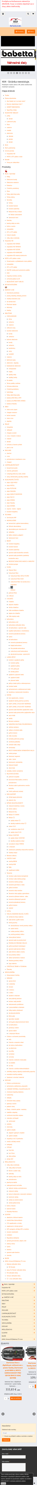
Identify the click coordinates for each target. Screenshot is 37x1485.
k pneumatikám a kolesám (16, 1007)
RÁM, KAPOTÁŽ (11, 794)
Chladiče (11, 602)
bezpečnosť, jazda (12, 468)
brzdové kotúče (13, 206)
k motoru (11, 990)
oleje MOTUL (11, 485)
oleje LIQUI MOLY (12, 482)
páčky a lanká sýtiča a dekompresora (19, 683)
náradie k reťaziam (14, 995)
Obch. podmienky (10, 148)
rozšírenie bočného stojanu (15, 1115)
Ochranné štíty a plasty (13, 1101)
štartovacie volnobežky (15, 762)
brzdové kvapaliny (12, 512)
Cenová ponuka (9, 151)
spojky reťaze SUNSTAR (18, 838)
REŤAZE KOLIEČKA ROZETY (15, 803)
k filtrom (11, 596)
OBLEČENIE (8, 313)
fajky (10, 867)
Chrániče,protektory (13, 389)
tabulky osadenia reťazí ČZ (18, 823)
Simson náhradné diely (13, 1276)
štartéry (9, 1249)
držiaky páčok (15, 672)
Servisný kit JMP (11, 517)
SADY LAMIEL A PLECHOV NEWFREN (20, 704)
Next (34, 1414)
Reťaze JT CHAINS (14, 815)
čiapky (10, 372)
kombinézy (12, 348)
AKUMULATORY (11, 520)
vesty (10, 351)
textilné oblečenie (12, 331)
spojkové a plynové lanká (16, 674)
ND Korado (12, 1267)
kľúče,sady (12, 1016)
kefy (10, 1039)
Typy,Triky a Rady (12, 110)
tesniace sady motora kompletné (18, 876)
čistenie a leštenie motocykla (17, 1060)
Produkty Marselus (12, 1211)
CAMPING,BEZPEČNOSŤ (12, 465)
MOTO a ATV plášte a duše (14, 157)
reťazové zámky (13, 1191)
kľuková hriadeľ (13, 765)
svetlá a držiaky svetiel (13, 1141)
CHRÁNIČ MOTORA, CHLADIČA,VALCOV (18, 1089)
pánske (11, 139)
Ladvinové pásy (11, 121)
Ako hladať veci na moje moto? (16, 101)
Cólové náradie (11, 235)
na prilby (11, 1051)
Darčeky (9, 220)
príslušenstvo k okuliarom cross (16, 459)
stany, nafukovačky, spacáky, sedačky (17, 477)
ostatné (11, 908)
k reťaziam (12, 847)
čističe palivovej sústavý (16, 791)
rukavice (9, 127)
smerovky (9, 1127)
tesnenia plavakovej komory (17, 634)
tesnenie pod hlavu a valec (17, 885)
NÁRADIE (9, 978)
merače (11, 987)
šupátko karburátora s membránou (19, 631)
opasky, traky (12, 374)
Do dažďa (9, 380)
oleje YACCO (10, 497)
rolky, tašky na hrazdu (15, 1168)
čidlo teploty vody (14, 616)
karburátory (10, 619)
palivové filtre (13, 593)
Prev (2, 1414)
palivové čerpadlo (14, 777)
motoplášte (10, 229)
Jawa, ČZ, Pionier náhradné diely (16, 1270)
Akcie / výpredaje (9, 1284)
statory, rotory (11, 1244)
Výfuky (11, 203)
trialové (9, 439)
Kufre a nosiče (11, 226)
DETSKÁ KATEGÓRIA (11, 284)
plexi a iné (10, 447)
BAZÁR (7, 1258)
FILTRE (9, 567)
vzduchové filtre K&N (17, 579)
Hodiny (9, 310)
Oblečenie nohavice (13, 182)
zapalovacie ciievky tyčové (15, 1226)
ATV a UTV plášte (12, 232)
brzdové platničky (14, 209)
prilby (8, 116)
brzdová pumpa (13, 564)
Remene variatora (14, 721)
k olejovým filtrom (14, 1033)
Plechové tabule (11, 304)
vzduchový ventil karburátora (19, 651)
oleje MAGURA (11, 491)
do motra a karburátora (15, 1045)
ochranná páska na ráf (13, 279)
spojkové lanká (15, 677)
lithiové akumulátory (15, 526)
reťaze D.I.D (12, 826)
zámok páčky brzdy (14, 1203)
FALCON (11, 1150)
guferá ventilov (13, 887)
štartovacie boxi (13, 217)
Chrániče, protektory (13, 188)
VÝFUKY (9, 1147)
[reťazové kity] (18, 71)
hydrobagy (10, 392)
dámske (11, 136)
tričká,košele (12, 369)
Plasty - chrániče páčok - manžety (16, 1109)
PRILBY (7, 424)
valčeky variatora (14, 727)
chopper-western (12, 412)
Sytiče (10, 637)
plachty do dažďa (12, 1182)
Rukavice (9, 185)
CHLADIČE (10, 599)
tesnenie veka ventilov (15, 890)
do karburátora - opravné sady (17, 628)
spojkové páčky (15, 666)
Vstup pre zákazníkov (13, 162)
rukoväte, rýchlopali (12, 1118)
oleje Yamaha (11, 503)
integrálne (10, 427)
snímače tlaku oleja (14, 744)
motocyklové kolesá (14, 937)
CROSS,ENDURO (11, 316)
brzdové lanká (13, 686)
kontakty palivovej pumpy (16, 739)
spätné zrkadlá (11, 1130)
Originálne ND (11, 154)
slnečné (9, 453)
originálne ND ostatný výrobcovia (17, 255)
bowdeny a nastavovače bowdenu (19, 692)
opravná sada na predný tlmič (17, 940)
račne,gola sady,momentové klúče (19, 1022)
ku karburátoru (13, 1025)
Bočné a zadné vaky (14, 1171)
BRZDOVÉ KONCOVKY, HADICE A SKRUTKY (21, 561)
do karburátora (13, 639)
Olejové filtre (13, 570)
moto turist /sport (12, 409)
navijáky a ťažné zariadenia (15, 771)
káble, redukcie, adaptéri (16, 535)
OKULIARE (8, 450)
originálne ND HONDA (13, 244)
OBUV (6, 407)
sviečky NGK (12, 864)
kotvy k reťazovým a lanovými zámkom (20, 1194)
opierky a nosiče (11, 1104)
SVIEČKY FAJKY (11, 858)
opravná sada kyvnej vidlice (17, 949)
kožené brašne (11, 1209)
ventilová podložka (14, 742)
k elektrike (12, 984)
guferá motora (13, 733)
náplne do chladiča (14, 613)
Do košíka (17, 1398)
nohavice (11, 322)
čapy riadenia (13, 963)
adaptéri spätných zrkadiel (16, 1133)
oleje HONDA (11, 500)
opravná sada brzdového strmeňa (18, 552)
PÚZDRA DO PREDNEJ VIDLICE (18, 943)
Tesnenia (9, 873)
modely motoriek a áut (13, 299)
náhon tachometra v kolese (17, 958)
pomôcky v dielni (14, 1028)
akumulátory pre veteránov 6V (18, 529)
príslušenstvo (13, 1179)
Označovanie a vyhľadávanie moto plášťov (19, 261)
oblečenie (10, 133)
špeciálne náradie (14, 1019)
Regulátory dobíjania (13, 1238)
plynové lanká (15, 680)
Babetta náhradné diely (14, 1264)
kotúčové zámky (13, 1197)
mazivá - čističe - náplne (14, 509)
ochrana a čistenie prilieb (14, 444)
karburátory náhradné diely (17, 625)
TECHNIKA (8, 514)
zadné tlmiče (14, 928)
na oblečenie (12, 1048)
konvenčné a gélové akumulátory (18, 523)
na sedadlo (12, 1063)
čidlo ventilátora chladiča (16, 610)
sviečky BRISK (13, 861)
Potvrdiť (3, 1483)
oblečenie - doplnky (12, 363)
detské (11, 119)
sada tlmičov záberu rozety (17, 952)
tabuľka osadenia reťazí (17, 841)
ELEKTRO (7, 1214)
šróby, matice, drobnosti (16, 1010)
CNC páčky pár (15, 669)
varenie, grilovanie (12, 471)
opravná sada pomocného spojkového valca (22, 712)
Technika (9, 200)
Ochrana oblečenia (12, 386)
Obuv (8, 124)
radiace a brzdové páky (15, 730)
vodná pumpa (13, 753)
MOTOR (9, 695)
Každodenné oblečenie (14, 366)
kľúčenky (9, 307)
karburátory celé (13, 622)
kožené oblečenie (12, 339)
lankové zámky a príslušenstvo (18, 1188)
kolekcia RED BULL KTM (14, 398)
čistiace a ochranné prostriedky (16, 1036)
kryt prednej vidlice (14, 955)
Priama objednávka (10, 98)
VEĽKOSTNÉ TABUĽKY (11, 113)
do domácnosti (11, 301)
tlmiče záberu (13, 809)
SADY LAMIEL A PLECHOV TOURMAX (20, 707)
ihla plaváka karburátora (18, 648)
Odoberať (6, 1440)
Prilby (8, 177)
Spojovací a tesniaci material (15, 1077)
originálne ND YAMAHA (14, 247)
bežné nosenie (11, 415)
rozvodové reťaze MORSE (16, 844)
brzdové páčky (15, 663)
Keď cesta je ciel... (15, 26)
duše (8, 273)
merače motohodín (12, 1232)
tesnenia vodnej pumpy (16, 882)
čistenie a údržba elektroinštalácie (19, 1068)
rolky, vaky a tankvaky (13, 238)
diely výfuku (12, 1156)
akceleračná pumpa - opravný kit (20, 654)
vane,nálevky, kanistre (15, 998)
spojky (10, 718)
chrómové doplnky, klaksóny (15, 1092)
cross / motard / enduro (14, 436)
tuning (9, 911)
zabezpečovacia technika (14, 1185)
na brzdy (11, 1057)
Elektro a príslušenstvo (13, 1083)
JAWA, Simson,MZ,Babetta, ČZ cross (15, 1261)
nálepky (9, 1098)
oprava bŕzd (12, 981)
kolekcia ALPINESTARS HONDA (16, 401)
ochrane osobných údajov (18, 1481)
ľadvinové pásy (11, 360)
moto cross (10, 418)
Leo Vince (12, 1153)
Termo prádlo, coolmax (13, 383)
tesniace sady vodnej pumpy (17, 879)
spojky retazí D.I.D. (16, 832)
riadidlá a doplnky (12, 1112)
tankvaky (11, 1174)
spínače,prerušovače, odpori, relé (16, 1241)
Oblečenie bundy (12, 179)
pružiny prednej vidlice (17, 934)
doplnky (9, 421)
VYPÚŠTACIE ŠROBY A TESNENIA (16, 966)
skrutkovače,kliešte (14, 1013)
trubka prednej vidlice (17, 931)
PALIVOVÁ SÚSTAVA (13, 774)
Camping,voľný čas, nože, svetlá (16, 474)
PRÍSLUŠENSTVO (10, 1162)
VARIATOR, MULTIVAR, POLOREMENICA (20, 724)
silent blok (12, 768)
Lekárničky (10, 1095)
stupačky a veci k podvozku (15, 1138)
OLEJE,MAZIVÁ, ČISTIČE (12, 480)
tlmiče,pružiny (13, 923)
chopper (9, 462)
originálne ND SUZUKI (13, 249)
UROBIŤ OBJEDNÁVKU (13, 107)
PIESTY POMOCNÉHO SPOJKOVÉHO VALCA (21, 750)
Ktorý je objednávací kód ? (14, 104)
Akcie (6, 145)
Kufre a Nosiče (11, 1206)
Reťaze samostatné (16, 214)
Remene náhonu (12, 855)
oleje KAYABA (11, 506)
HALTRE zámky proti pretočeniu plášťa (18, 270)
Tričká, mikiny (11, 197)
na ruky (11, 1066)
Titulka (7, 95)
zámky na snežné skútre (16, 1200)
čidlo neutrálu (13, 736)
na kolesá (11, 1054)
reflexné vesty (11, 328)
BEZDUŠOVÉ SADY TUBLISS (15, 282)
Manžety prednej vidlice (16, 960)
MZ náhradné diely (12, 1273)
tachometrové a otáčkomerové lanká (19, 689)
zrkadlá (9, 130)
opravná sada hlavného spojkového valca (21, 710)
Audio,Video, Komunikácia (14, 1220)
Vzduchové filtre (13, 573)
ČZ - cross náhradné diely (14, 1279)
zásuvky (9, 1255)
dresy (10, 319)
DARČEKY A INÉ (8, 1297)
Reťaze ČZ (12, 817)
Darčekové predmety (13, 293)
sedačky (9, 1124)
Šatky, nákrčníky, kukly (13, 194)
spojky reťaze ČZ (15, 820)
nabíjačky (11, 532)
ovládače (9, 1235)
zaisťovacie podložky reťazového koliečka (21, 850)
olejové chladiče (13, 604)
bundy (10, 334)
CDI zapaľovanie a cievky (14, 1223)
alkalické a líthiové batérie (15, 1217)
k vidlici (11, 993)
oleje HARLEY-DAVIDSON (14, 494)
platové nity (12, 800)
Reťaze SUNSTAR (14, 835)
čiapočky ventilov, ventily (14, 276)
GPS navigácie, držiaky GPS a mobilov (18, 1229)
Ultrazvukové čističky (13, 975)
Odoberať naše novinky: (9, 1429)
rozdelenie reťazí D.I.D (17, 829)
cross (8, 456)
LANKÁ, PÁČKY (11, 657)
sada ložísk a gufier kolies (16, 920)
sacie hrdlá (12, 715)
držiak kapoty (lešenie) (15, 797)
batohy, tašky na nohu (13, 223)
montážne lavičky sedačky (14, 1074)
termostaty (12, 747)
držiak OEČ (10, 1159)
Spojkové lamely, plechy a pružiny (19, 701)
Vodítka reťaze (13, 853)
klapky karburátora (16, 645)
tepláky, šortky (13, 377)
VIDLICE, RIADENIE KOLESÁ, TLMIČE (18, 914)
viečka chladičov (13, 607)
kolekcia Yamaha (12, 404)
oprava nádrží (13, 1031)
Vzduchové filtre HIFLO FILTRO (20, 576)
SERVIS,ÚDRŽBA (10, 972)
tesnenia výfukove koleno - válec (18, 896)
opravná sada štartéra (13, 1252)
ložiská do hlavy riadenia (16, 917)
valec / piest (12, 759)
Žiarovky (9, 969)
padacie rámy (11, 1106)
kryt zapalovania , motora (16, 698)
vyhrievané (12, 1121)
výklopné (9, 430)
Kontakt (7, 159)
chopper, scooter (12, 433)
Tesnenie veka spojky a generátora (19, 893)
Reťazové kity (13, 812)
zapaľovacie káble (14, 870)
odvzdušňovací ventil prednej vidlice (22, 925)
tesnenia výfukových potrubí (17, 899)
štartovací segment (14, 756)
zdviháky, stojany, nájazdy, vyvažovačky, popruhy (21, 1071)
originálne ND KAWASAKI (14, 252)
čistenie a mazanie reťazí (16, 1042)
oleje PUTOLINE (11, 488)
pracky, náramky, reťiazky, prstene (16, 296)
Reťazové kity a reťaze (15, 212)
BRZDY (9, 541)
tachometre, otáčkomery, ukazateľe (17, 1086)
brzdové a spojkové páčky (16, 660)
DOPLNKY (8, 1080)
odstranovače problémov (16, 1004)
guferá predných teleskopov (17, 946)
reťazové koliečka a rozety (16, 806)
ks (8, 1398)
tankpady (9, 1144)
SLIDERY (11, 354)
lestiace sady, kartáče (15, 1001)
